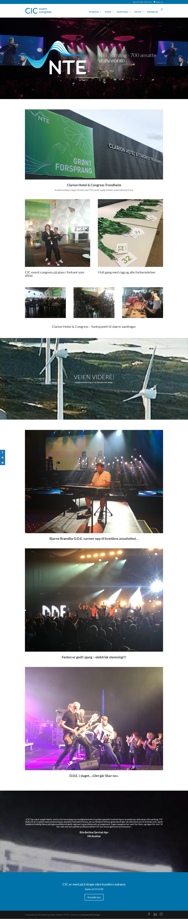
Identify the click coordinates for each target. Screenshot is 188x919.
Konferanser (123, 12)
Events (108, 12)
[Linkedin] (155, 914)
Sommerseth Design (90, 914)
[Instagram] (161, 914)
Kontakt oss (152, 12)
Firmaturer (94, 12)
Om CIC (137, 12)
